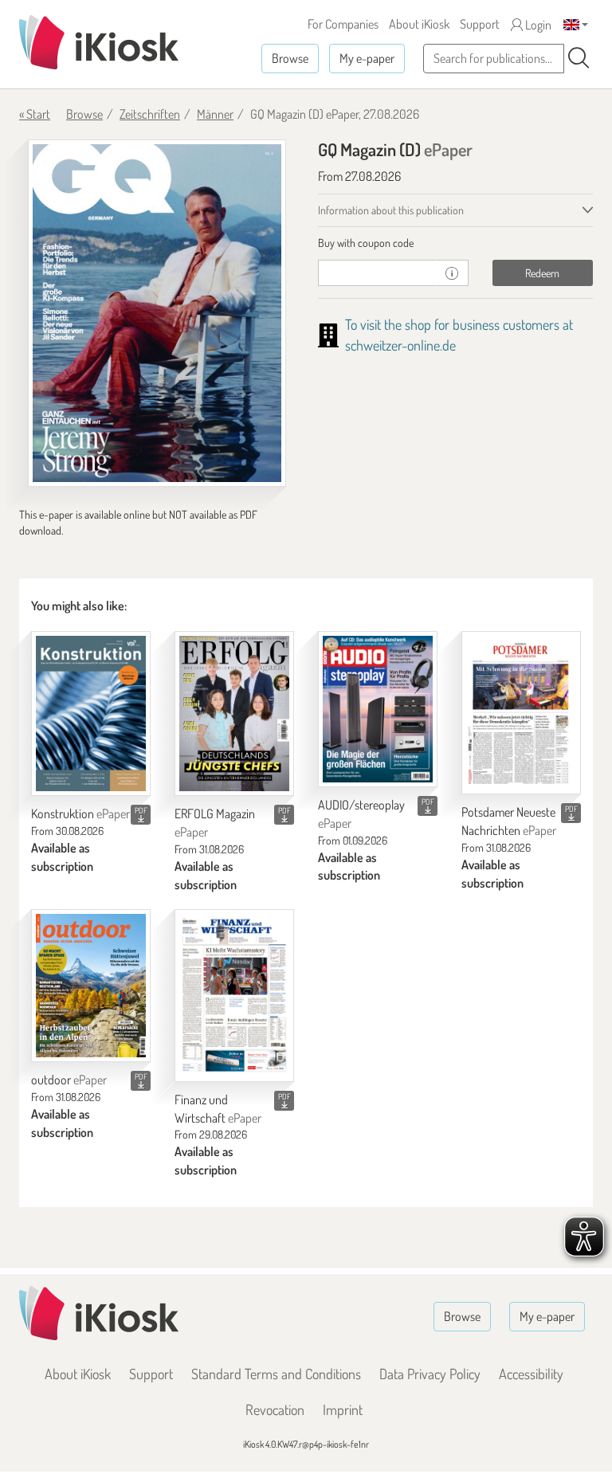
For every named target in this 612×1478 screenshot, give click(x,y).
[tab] (455, 243)
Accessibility (531, 1373)
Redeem (542, 273)
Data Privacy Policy (430, 1373)
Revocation (274, 1409)
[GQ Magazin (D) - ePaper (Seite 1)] (157, 313)
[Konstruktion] (91, 713)
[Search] (578, 58)
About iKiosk (419, 24)
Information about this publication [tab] (391, 210)
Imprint (343, 1409)
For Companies (343, 24)
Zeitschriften (150, 114)
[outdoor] (91, 985)
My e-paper (366, 58)
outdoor (69, 1080)
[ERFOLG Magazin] (234, 713)
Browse (290, 58)
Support (480, 24)
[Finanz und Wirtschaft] (234, 995)
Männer (215, 114)
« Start (34, 114)
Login (537, 25)
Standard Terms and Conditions (276, 1373)
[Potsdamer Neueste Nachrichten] (521, 712)
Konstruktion (80, 813)
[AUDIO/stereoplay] (377, 709)
